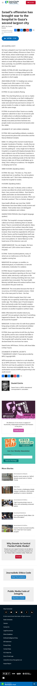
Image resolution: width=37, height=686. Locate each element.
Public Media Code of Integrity (18, 592)
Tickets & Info (18, 430)
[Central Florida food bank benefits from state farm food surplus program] (7, 528)
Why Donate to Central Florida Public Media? (18, 544)
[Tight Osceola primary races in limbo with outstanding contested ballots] (7, 503)
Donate (31, 2)
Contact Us (6, 627)
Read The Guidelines (18, 577)
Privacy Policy (7, 645)
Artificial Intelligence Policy (10, 638)
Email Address (7, 454)
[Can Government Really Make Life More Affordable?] (7, 516)
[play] (3, 684)
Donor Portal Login (8, 656)
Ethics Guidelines (8, 634)
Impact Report (7, 663)
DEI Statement (7, 641)
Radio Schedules (7, 619)
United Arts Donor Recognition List (12, 660)
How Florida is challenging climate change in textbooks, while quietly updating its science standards (24, 491)
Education (17, 487)
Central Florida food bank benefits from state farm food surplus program (24, 529)
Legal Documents (8, 630)
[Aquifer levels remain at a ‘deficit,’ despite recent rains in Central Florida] (7, 477)
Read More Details (19, 598)
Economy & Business (20, 513)
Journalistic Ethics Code (18, 572)
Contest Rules (7, 649)
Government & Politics (20, 500)
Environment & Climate (20, 474)
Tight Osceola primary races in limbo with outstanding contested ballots (24, 504)
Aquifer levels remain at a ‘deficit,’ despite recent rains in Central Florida (24, 478)
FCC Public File (7, 652)
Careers (5, 623)
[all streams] (34, 684)
